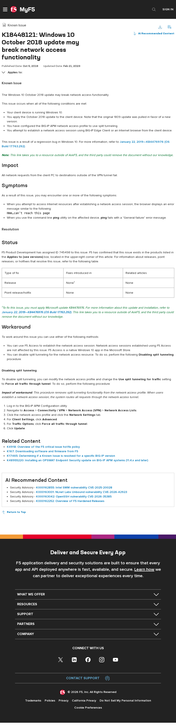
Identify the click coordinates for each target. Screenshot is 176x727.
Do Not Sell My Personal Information (125, 700)
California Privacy (84, 700)
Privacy (63, 700)
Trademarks (33, 700)
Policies (50, 700)
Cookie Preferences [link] (88, 707)
